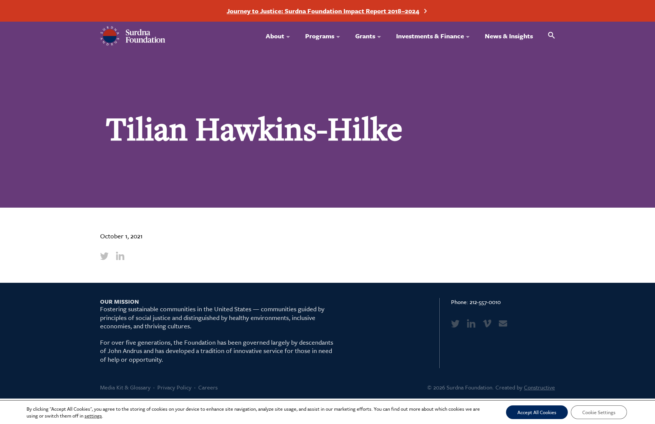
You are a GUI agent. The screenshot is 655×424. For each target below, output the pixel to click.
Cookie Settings (599, 412)
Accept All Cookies (536, 412)
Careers (208, 387)
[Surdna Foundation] (133, 36)
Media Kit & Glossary (125, 387)
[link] (104, 256)
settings (93, 415)
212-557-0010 (485, 302)
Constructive (539, 387)
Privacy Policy (174, 387)
